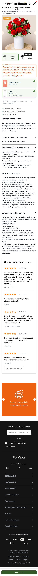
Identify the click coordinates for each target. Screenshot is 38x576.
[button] (19, 93)
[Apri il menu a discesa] (31, 476)
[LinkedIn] (30, 468)
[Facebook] (7, 468)
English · (26, 560)
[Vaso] (34, 91)
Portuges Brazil (24, 563)
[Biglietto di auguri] (34, 81)
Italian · (11, 560)
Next (36, 33)
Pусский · (11, 563)
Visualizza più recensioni (14, 369)
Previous (2, 33)
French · (18, 557)
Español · (11, 557)
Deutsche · (25, 557)
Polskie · (18, 560)
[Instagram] (19, 468)
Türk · (17, 563)
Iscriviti (19, 439)
